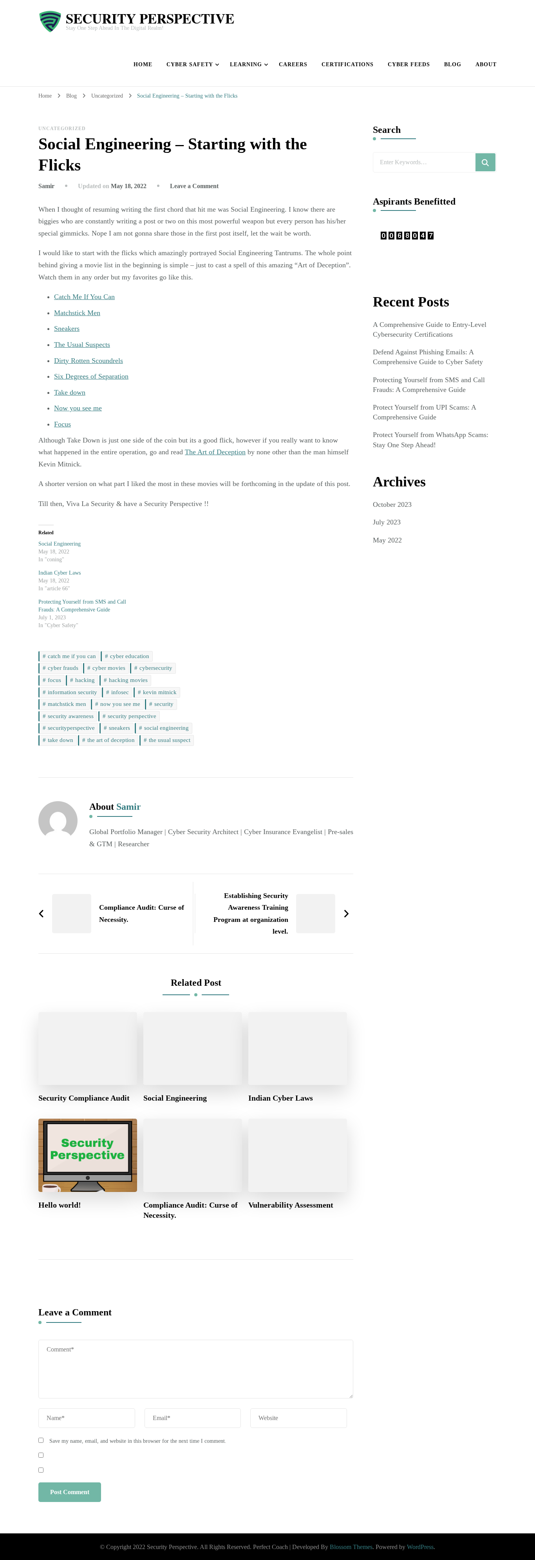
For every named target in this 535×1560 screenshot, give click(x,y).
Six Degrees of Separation (91, 376)
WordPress (420, 1547)
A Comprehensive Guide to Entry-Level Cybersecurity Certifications (429, 329)
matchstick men (67, 704)
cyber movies (108, 668)
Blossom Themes (351, 1547)
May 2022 (387, 540)
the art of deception (111, 740)
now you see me (120, 704)
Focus (62, 424)
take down (60, 740)
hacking (85, 680)
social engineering (166, 728)
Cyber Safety (189, 64)
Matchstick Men (77, 313)
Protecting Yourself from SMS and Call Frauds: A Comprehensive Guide (429, 385)
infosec (120, 692)
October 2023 (392, 504)
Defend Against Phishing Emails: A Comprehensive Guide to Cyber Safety (428, 357)
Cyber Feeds (409, 64)
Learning (246, 64)
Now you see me (78, 408)
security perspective (132, 716)
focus (54, 680)
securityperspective (71, 728)
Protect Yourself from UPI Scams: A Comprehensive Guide (424, 412)
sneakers (119, 728)
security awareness (71, 716)
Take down (69, 392)
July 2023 (387, 522)
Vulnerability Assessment (290, 1205)
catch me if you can (72, 656)
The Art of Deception (215, 452)
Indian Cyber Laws (59, 573)
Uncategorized (62, 128)
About (486, 64)
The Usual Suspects (82, 344)
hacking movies (128, 680)
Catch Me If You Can (84, 297)
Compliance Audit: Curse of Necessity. (190, 1210)
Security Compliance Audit (84, 1098)
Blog (452, 64)
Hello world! (59, 1205)
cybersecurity (155, 668)
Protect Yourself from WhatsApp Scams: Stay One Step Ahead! (430, 439)
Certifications (348, 64)
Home (143, 64)
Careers (293, 64)
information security (72, 692)
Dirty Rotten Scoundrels (88, 361)
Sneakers (67, 328)
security (164, 704)
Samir (46, 186)
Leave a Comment (194, 186)
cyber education (129, 656)
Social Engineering (59, 544)
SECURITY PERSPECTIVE (150, 18)
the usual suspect (169, 740)
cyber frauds (63, 668)
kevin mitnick (160, 692)
